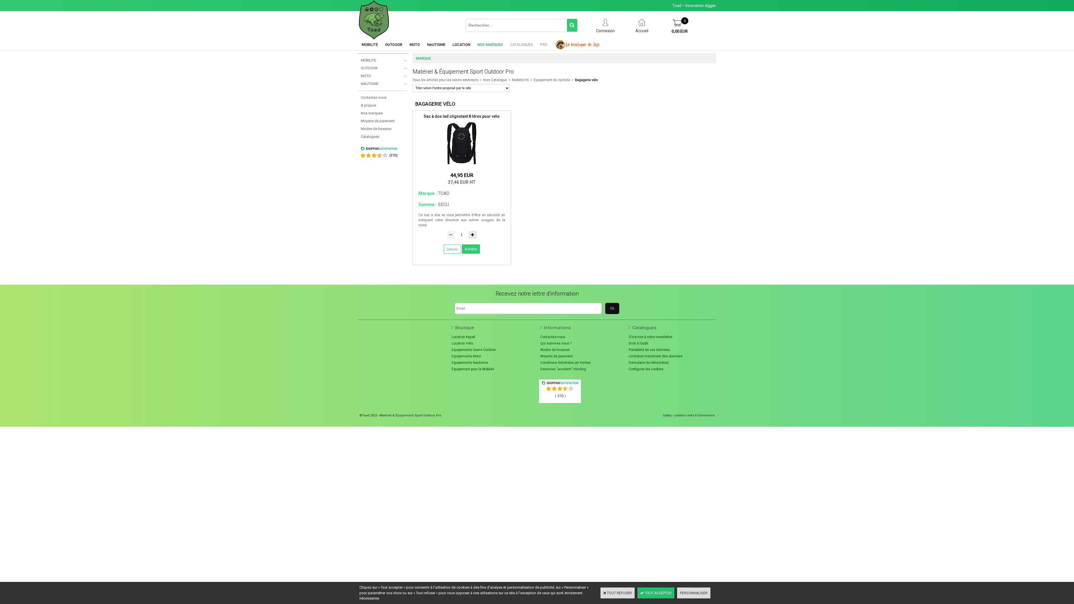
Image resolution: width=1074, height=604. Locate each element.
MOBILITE (368, 60)
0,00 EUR (680, 31)
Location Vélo (462, 343)
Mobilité (370, 45)
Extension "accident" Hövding (563, 369)
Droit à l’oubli (638, 343)
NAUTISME (369, 84)
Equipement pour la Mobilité (473, 369)
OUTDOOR (369, 68)
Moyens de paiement (378, 121)
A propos (368, 105)
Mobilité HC (520, 80)
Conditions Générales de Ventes (565, 363)
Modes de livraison (376, 129)
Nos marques (490, 45)
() (393, 155)
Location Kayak (463, 337)
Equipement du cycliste (552, 80)
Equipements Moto (466, 356)
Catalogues (521, 45)
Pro (543, 45)
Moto (414, 45)
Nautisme (436, 45)
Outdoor (393, 45)
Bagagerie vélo (586, 80)
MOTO (366, 76)
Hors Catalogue (495, 80)
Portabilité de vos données (649, 350)
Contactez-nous (374, 97)
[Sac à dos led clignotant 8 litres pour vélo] (462, 166)
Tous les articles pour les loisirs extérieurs (445, 80)
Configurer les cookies (646, 369)
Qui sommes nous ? (555, 343)
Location (461, 45)
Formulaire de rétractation (649, 363)
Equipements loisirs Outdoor (474, 350)
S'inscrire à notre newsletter (650, 337)
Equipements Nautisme (470, 363)
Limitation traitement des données (655, 356)
